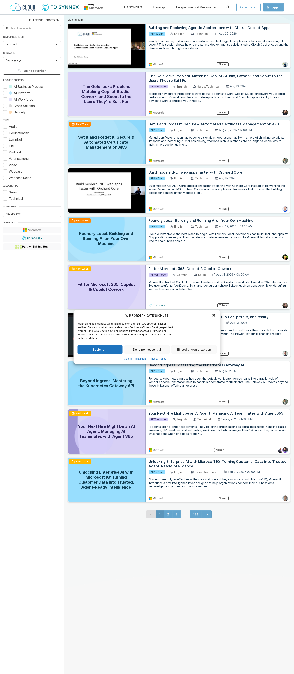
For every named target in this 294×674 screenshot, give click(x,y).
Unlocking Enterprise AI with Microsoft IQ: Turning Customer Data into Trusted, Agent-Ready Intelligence (218, 463)
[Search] (228, 7)
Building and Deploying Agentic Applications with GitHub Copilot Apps (209, 27)
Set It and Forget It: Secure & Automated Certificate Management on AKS (214, 124)
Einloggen (273, 7)
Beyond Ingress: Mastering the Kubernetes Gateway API (197, 365)
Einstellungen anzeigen (194, 349)
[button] (214, 315)
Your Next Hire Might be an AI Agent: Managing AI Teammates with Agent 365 (216, 413)
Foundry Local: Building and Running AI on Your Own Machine (201, 220)
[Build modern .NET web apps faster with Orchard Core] (107, 190)
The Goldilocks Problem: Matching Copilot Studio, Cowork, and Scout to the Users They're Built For (216, 78)
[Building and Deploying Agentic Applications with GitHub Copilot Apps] (107, 46)
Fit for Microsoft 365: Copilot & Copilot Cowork (190, 268)
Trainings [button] (159, 7)
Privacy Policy (158, 358)
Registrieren (248, 7)
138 (195, 514)
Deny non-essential (147, 349)
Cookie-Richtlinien (135, 358)
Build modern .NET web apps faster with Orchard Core (195, 172)
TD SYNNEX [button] (132, 7)
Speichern (100, 349)
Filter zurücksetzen (44, 20)
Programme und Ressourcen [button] (196, 7)
